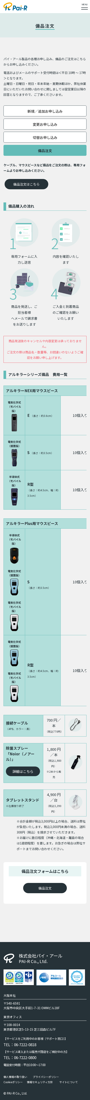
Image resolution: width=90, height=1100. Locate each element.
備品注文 (45, 888)
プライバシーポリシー (46, 1077)
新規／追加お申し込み (45, 111)
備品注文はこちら (26, 184)
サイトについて (68, 1082)
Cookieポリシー (13, 1082)
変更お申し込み (45, 124)
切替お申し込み (45, 137)
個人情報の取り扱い (15, 1077)
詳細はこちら (22, 771)
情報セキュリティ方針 (40, 1082)
